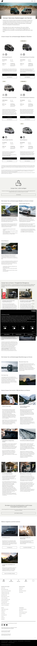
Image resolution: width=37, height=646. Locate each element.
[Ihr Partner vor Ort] (9, 531)
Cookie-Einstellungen (11, 642)
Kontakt (2, 616)
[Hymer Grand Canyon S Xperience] (27, 87)
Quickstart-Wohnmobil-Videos (5, 599)
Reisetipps (20, 589)
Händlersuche (3, 610)
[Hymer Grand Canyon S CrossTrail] (9, 87)
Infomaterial (3, 613)
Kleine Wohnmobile (4, 595)
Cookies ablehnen (7, 334)
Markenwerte (21, 610)
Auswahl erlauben (18, 334)
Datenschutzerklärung (32, 322)
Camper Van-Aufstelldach (5, 348)
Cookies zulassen (30, 334)
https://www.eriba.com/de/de (5, 631)
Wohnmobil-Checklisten (22, 590)
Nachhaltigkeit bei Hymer (22, 609)
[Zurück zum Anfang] (35, 638)
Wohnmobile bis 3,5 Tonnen (5, 596)
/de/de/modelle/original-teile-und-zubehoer (7, 628)
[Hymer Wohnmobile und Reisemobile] (27, 531)
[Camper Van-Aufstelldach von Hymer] (9, 558)
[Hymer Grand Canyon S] (9, 47)
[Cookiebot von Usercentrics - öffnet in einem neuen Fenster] (32, 311)
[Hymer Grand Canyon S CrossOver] (27, 47)
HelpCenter (3, 617)
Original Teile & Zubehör (4, 609)
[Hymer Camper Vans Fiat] (9, 130)
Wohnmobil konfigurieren (5, 600)
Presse (20, 616)
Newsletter (3, 619)
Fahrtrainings (21, 592)
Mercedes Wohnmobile (4, 589)
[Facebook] (4, 625)
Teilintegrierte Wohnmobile (5, 592)
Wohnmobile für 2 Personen (5, 603)
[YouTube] (6, 625)
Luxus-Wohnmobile (4, 602)
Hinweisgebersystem (4, 642)
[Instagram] (2, 625)
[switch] (14, 328)
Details (33, 331)
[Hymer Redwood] (27, 130)
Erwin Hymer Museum (22, 613)
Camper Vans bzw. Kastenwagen (6, 590)
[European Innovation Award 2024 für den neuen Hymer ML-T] (9, 294)
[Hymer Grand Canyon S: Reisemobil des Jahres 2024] (27, 294)
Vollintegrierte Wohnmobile (5, 593)
